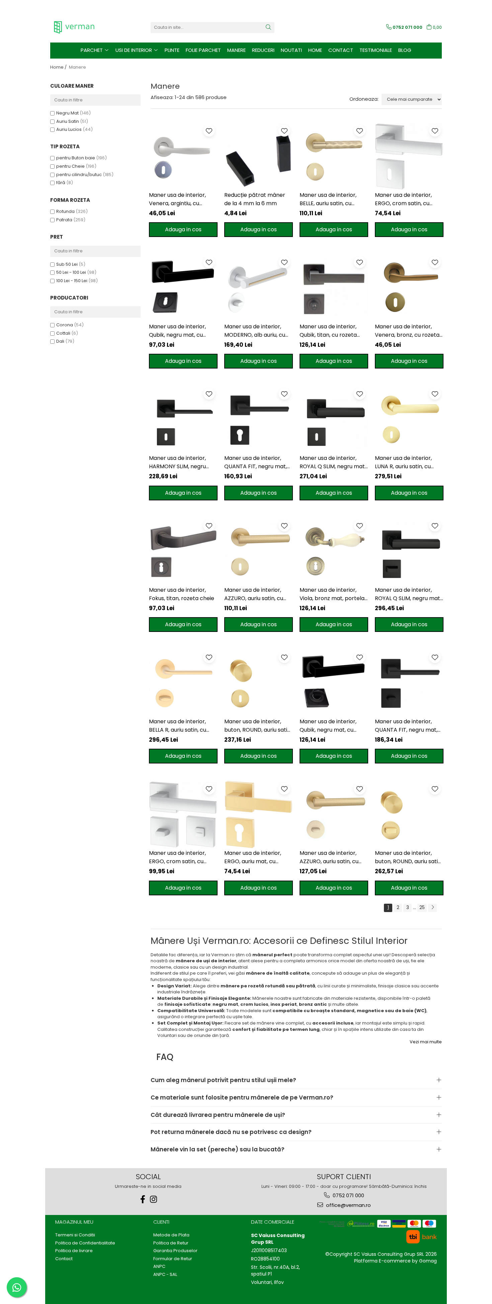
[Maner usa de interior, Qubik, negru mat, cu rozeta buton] (334, 683)
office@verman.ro (348, 1205)
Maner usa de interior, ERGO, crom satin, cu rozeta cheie (403, 199)
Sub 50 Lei (67, 264)
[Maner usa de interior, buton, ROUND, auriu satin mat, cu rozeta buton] (409, 814)
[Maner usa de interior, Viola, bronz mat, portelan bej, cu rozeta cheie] (334, 551)
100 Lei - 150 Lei (71, 280)
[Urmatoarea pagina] (432, 908)
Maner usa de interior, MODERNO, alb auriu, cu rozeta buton (254, 331)
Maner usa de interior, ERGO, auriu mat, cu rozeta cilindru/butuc (252, 857)
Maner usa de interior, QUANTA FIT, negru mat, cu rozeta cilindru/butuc (256, 462)
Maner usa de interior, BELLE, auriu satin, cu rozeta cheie (328, 199)
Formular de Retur (172, 1259)
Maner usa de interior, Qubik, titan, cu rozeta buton (328, 331)
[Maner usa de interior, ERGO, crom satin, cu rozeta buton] (183, 814)
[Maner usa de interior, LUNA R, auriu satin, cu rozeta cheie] (409, 419)
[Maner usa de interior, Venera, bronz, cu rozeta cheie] (409, 288)
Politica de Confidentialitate (85, 1243)
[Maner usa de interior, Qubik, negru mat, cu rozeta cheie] (183, 288)
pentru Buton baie (75, 158)
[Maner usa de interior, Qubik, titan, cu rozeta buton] (334, 288)
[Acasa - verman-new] (83, 27)
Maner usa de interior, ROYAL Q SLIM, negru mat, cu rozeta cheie (333, 462)
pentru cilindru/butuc (79, 174)
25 (422, 907)
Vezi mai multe (426, 1042)
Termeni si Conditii (75, 1235)
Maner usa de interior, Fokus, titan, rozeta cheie (181, 594)
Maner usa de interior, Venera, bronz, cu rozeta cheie (407, 331)
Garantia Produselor (175, 1251)
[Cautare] (268, 27)
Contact (340, 50)
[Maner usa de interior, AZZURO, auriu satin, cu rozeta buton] (334, 814)
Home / (59, 67)
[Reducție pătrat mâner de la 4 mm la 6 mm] (258, 156)
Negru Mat (67, 113)
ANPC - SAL (165, 1275)
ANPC (159, 1267)
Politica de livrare (74, 1251)
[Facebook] (143, 1199)
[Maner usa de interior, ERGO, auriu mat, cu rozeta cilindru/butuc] (258, 814)
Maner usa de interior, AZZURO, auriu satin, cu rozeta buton (329, 857)
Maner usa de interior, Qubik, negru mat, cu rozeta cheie (177, 331)
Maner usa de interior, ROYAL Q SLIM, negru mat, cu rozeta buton (408, 594)
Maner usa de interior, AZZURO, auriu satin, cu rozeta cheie (253, 594)
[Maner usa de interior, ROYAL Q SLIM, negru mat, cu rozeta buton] (409, 551)
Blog (404, 50)
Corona (64, 325)
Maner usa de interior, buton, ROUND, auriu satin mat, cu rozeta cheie (257, 726)
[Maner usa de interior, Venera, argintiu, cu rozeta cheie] (183, 156)
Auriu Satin (67, 121)
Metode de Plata (171, 1235)
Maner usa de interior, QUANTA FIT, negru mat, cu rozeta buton (406, 726)
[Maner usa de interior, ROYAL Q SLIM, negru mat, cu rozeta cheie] (334, 419)
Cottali (63, 333)
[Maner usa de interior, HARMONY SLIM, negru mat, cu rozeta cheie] (183, 419)
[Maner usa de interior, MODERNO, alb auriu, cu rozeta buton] (258, 288)
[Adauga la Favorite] (209, 131)
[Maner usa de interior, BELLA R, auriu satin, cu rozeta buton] (183, 683)
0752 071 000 (347, 1195)
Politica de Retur (170, 1243)
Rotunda (65, 211)
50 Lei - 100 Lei (71, 272)
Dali (60, 341)
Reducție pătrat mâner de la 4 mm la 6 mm (254, 199)
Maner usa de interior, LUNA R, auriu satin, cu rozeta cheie (403, 462)
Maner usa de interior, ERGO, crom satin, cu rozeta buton (177, 857)
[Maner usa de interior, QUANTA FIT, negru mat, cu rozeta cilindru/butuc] (258, 419)
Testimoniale (375, 50)
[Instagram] (154, 1199)
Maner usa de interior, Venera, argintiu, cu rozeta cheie (177, 199)
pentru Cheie (70, 166)
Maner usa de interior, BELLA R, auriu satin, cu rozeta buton (177, 726)
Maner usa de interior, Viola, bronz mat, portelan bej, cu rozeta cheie (334, 594)
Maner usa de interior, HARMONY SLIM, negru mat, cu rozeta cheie (177, 462)
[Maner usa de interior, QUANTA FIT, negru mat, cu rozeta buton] (409, 683)
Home (315, 50)
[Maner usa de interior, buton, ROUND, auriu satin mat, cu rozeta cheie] (258, 683)
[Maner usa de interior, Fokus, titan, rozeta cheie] (183, 551)
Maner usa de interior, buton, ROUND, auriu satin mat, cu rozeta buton (408, 857)
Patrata (64, 220)
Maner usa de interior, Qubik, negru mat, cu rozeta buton (328, 726)
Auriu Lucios (69, 129)
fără (60, 182)
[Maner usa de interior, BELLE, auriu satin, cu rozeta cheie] (334, 156)
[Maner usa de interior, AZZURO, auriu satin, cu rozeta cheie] (258, 551)
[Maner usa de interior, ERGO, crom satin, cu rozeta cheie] (409, 156)
